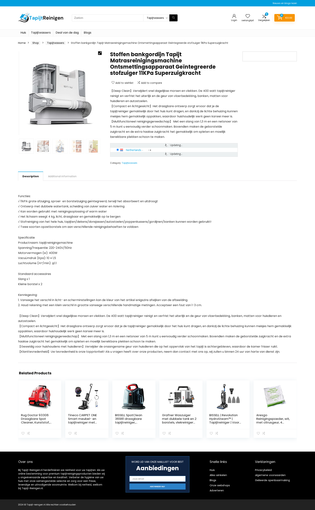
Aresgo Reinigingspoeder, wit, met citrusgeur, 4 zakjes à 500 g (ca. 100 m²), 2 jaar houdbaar (273, 422)
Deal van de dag (67, 32)
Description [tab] (30, 176)
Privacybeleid (263, 470)
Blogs (87, 32)
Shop (35, 43)
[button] (100, 53)
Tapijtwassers (41, 32)
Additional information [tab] (62, 176)
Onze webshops (220, 485)
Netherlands (133, 150)
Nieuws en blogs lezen (285, 3)
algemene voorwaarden (270, 475)
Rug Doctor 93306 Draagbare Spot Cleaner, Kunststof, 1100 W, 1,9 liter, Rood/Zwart (35, 422)
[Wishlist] (248, 16)
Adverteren (217, 490)
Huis (23, 32)
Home (22, 43)
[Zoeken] (173, 17)
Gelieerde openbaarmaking (272, 480)
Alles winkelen (218, 475)
